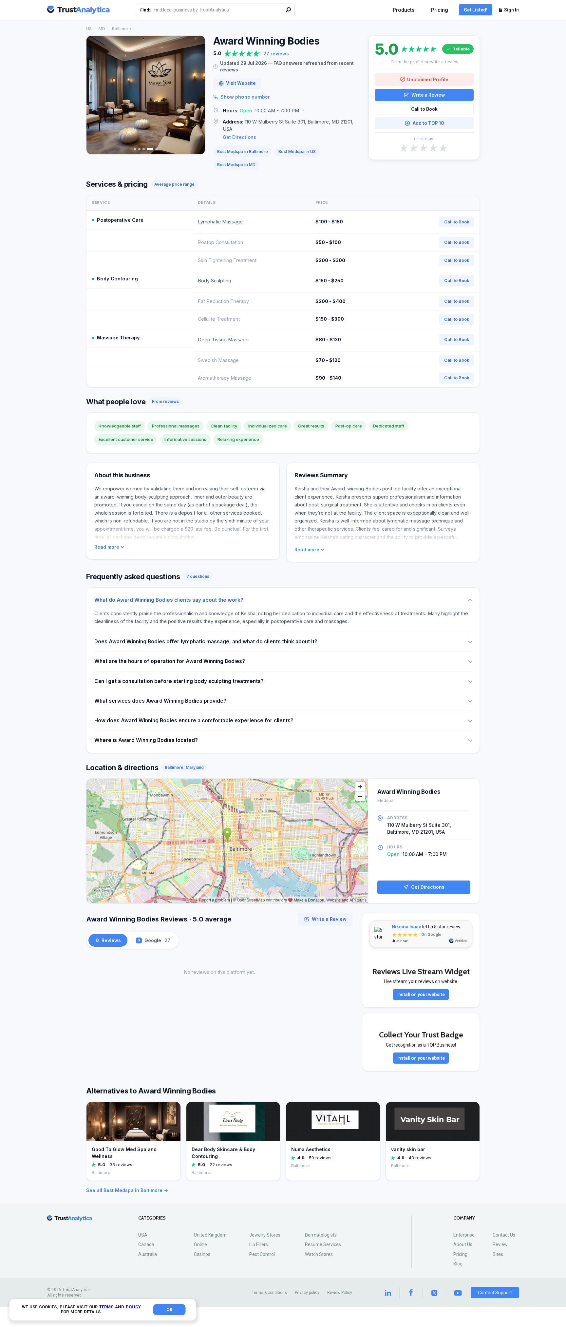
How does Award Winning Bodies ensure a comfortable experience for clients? (193, 720)
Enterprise (464, 1235)
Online (200, 1244)
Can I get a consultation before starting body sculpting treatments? (179, 681)
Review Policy (339, 1292)
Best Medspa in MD (236, 164)
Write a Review (428, 94)
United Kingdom (210, 1235)
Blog (457, 1263)
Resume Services (323, 1244)
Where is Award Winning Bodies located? (146, 740)
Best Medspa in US (297, 151)
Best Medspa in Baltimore (242, 151)
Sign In (511, 9)
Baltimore (121, 28)
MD (102, 28)
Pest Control (262, 1254)
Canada (146, 1244)
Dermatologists (321, 1235)
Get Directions (239, 137)
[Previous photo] (96, 95)
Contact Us (504, 1235)
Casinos (202, 1254)
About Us (462, 1244)
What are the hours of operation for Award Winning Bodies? (169, 661)
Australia (147, 1254)
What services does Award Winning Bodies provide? (160, 701)
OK (169, 1309)
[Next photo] (196, 95)
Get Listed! (475, 9)
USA (142, 1235)
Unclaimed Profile (427, 79)
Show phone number (245, 97)
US (89, 28)
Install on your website (421, 994)
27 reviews (276, 53)
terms (106, 1306)
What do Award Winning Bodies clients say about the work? (168, 600)
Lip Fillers (258, 1244)
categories (152, 1218)
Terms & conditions (269, 1292)
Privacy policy (307, 1292)
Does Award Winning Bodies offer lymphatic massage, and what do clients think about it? (205, 641)
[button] (287, 111)
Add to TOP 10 (428, 123)
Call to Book (424, 109)
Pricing (439, 10)
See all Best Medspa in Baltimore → (127, 1190)
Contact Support (495, 1292)
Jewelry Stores (264, 1235)
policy (133, 1306)
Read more (106, 547)
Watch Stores (319, 1254)
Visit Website (241, 83)
